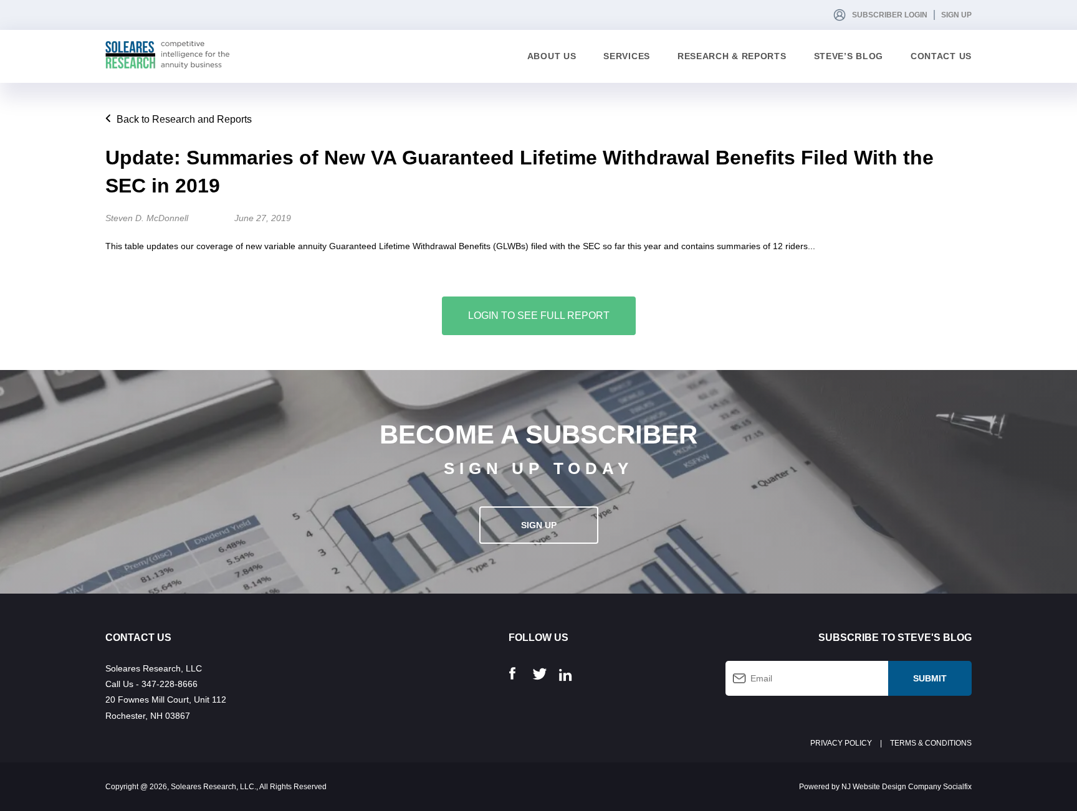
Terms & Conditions (931, 743)
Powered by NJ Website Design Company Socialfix (885, 786)
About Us (552, 56)
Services (626, 56)
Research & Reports (732, 56)
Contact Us (941, 56)
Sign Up (956, 15)
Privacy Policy (841, 743)
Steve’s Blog (848, 56)
